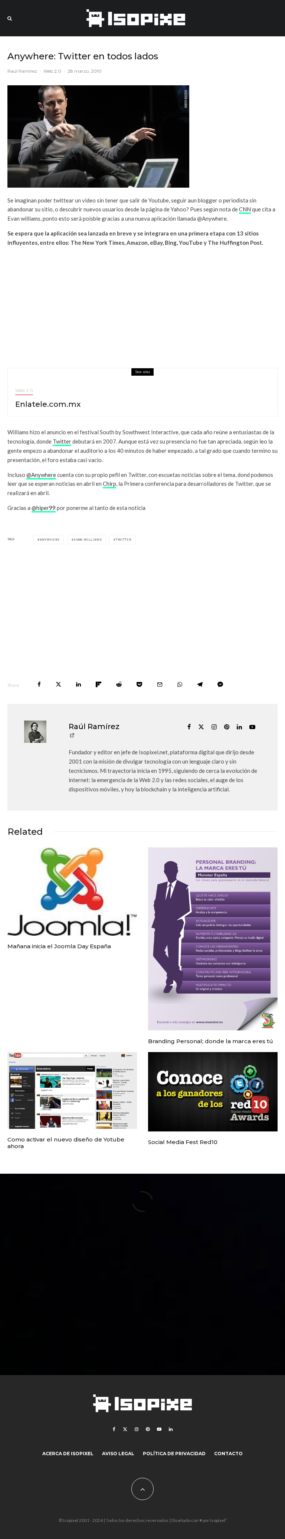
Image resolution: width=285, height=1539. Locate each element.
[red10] (213, 1091)
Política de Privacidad (174, 1453)
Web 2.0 (52, 71)
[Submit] (119, 684)
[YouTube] (159, 1429)
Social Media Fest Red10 (182, 1142)
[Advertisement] (142, 305)
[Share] (39, 684)
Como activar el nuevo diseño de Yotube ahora (65, 1143)
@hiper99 (44, 507)
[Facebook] (114, 1429)
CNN (245, 209)
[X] (125, 1429)
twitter (124, 539)
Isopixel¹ (218, 1520)
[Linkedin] (170, 1429)
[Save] (139, 684)
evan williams (88, 539)
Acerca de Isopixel (68, 1453)
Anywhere (50, 539)
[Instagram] (136, 1429)
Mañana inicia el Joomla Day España (59, 946)
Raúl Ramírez (22, 71)
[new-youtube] (72, 1090)
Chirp (109, 483)
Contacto (228, 1453)
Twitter (62, 441)
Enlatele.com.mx (48, 404)
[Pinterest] (147, 1429)
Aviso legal (118, 1453)
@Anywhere (41, 474)
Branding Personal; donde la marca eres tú (210, 1041)
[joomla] (72, 891)
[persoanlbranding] (213, 939)
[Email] (160, 684)
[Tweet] (58, 684)
